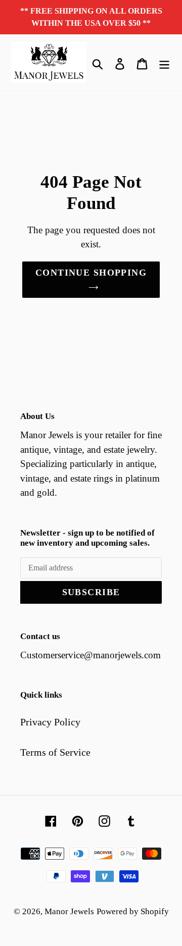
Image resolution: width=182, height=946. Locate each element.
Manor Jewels (69, 911)
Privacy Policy (50, 721)
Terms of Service (55, 752)
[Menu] (164, 62)
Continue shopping (91, 273)
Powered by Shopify (133, 911)
